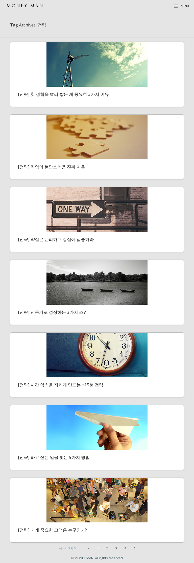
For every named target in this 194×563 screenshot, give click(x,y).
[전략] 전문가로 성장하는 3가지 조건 (53, 312)
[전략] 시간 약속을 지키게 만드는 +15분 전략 (60, 385)
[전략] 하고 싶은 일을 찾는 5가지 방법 (54, 457)
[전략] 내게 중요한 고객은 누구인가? (52, 530)
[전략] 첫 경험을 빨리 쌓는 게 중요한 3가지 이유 (63, 94)
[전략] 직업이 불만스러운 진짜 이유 (51, 167)
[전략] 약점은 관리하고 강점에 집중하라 (56, 239)
